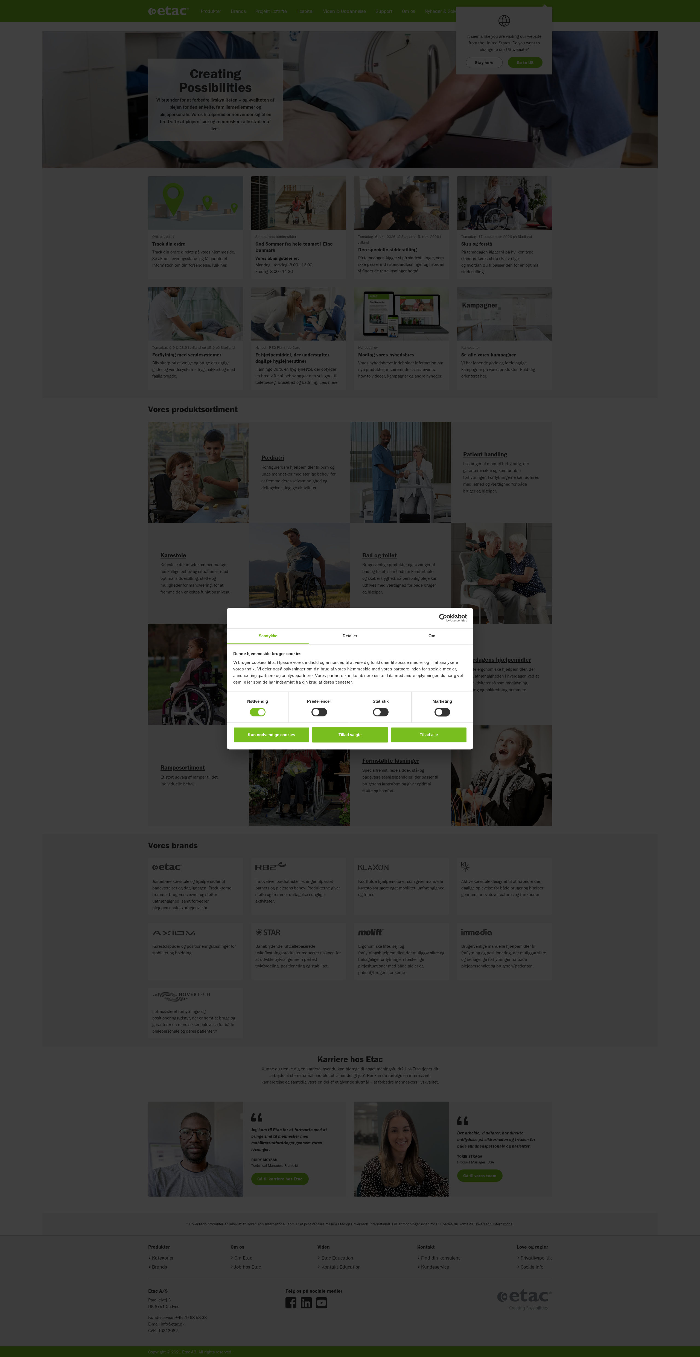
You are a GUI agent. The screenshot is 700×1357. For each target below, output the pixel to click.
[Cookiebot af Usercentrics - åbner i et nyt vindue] (443, 618)
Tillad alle (429, 735)
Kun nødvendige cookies (271, 735)
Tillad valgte (350, 735)
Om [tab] (431, 635)
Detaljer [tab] (350, 635)
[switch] (319, 712)
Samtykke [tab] (268, 635)
